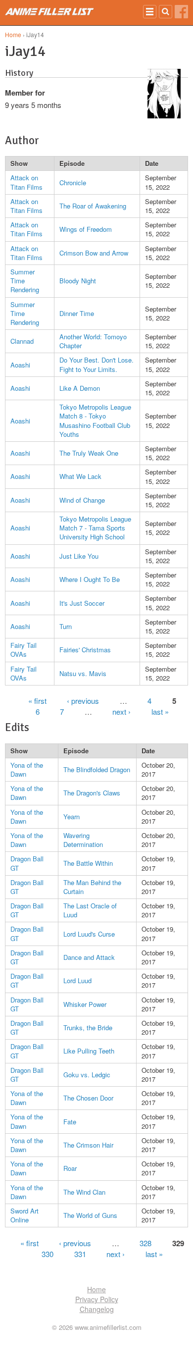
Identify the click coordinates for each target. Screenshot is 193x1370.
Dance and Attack (89, 957)
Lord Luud (77, 980)
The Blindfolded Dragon (96, 769)
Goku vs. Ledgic (86, 1074)
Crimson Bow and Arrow (93, 253)
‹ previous (83, 700)
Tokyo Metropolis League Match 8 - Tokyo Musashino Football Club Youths (95, 420)
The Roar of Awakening (92, 206)
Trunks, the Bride (87, 1027)
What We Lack (80, 476)
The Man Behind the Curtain (92, 887)
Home (13, 34)
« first (37, 700)
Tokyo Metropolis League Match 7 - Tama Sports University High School (95, 527)
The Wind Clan (84, 1192)
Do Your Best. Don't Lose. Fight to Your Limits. (96, 364)
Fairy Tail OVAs (23, 649)
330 (47, 1253)
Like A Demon (79, 388)
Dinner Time (76, 313)
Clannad (22, 341)
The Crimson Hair (88, 1145)
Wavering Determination (83, 840)
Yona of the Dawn (26, 769)
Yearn (71, 816)
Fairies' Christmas (85, 649)
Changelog (97, 1309)
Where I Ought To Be (89, 579)
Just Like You (78, 556)
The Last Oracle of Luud (90, 910)
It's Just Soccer (81, 603)
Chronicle (72, 182)
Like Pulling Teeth (88, 1050)
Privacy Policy (96, 1299)
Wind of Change (82, 500)
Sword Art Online (24, 1215)
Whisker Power (84, 1004)
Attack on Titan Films (26, 182)
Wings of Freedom (85, 229)
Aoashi (20, 364)
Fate (69, 1121)
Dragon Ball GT (27, 863)
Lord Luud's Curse (89, 934)
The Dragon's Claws (91, 792)
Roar (70, 1168)
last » (160, 711)
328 (145, 1242)
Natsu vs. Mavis (82, 673)
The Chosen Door (88, 1098)
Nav (149, 11)
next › (121, 711)
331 (80, 1253)
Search (165, 11)
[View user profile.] (164, 115)
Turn (65, 626)
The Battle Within (88, 863)
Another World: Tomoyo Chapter (93, 341)
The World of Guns (90, 1215)
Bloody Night (77, 280)
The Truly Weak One (88, 453)
